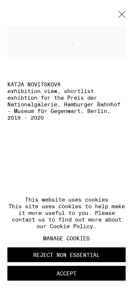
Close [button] (120, 16)
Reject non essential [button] (66, 255)
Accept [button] (66, 273)
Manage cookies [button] (66, 238)
